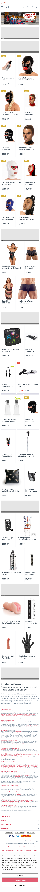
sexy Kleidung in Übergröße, (24, 756)
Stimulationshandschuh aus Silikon (27, 657)
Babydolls (10, 751)
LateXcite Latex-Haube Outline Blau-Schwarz (8, 218)
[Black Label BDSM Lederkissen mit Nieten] (12, 476)
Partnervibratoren (27, 715)
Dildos (2, 721)
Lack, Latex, (36, 754)
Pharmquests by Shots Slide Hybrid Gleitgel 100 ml (8, 79)
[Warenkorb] (37, 7)
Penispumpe (19, 775)
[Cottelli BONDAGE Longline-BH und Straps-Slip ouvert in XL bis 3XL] (8, 288)
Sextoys (15, 721)
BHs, (37, 751)
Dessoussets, (29, 751)
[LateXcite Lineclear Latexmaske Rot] (31, 100)
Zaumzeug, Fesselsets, (18, 765)
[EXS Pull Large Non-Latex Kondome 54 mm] (8, 525)
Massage (32, 800)
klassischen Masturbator (25, 774)
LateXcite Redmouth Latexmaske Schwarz (26, 79)
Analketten (31, 743)
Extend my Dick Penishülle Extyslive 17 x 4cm (8, 657)
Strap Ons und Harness (32, 725)
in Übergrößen (15, 748)
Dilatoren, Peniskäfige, (13, 766)
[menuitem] (5, 7)
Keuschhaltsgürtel (19, 767)
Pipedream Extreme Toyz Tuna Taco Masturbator (11, 622)
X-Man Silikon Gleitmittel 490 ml (11, 573)
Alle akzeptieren (20, 880)
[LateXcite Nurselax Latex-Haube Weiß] (12, 170)
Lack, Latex (28, 753)
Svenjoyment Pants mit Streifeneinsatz (31, 267)
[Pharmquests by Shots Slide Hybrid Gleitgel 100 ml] (8, 65)
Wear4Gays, (18, 754)
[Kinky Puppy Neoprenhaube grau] (31, 476)
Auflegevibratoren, (5, 715)
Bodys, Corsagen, (16, 751)
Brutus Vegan (20, 18)
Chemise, (16, 753)
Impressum (28, 850)
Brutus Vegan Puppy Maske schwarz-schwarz (7, 455)
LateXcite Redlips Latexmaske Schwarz (10, 114)
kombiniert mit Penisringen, (22, 743)
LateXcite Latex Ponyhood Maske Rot (31, 184)
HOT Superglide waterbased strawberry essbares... (27, 539)
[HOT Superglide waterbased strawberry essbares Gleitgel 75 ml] (28, 525)
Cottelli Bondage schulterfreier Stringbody (11, 267)
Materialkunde (8, 847)
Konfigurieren (20, 885)
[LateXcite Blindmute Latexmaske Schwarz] (8, 135)
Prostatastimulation (5, 774)
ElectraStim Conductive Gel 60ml (31, 622)
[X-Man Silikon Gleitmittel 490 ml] (12, 560)
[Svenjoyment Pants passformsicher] (28, 288)
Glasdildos (34, 723)
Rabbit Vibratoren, (15, 714)
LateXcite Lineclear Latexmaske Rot (31, 114)
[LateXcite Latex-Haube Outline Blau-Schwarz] (8, 205)
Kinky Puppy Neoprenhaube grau (31, 490)
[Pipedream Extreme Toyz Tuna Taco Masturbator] (12, 608)
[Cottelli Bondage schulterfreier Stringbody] (12, 253)
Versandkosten (30, 841)
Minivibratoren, (31, 714)
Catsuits (35, 753)
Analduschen (4, 745)
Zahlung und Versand (29, 847)
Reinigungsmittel (11, 801)
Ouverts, (34, 751)
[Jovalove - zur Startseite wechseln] (3, 2)
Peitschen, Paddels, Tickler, (25, 766)
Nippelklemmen (4, 766)
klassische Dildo (23, 721)
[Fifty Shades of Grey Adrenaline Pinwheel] (28, 441)
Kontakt (36, 850)
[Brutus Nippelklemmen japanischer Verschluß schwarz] (8, 372)
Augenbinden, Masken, (33, 765)
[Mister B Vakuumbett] (31, 337)
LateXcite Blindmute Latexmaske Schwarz (6, 149)
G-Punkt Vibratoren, (23, 714)
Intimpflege (28, 801)
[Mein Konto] (32, 7)
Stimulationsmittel (19, 801)
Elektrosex (3, 786)
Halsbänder (25, 765)
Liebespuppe (27, 775)
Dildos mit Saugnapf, (26, 726)
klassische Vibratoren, (6, 714)
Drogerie (6, 800)
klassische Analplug (5, 743)
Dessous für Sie (4, 751)
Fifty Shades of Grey (12, 763)
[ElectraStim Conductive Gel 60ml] (31, 608)
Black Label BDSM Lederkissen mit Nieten (11, 490)
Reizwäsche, (23, 751)
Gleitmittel (27, 800)
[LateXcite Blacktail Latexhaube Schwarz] (28, 205)
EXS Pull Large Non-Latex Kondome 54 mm (7, 539)
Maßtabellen (17, 847)
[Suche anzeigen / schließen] (23, 7)
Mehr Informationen (21, 869)
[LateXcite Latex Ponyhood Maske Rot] (31, 170)
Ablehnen (20, 875)
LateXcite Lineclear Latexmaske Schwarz (26, 149)
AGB (3, 850)
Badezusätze (4, 801)
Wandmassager (17, 715)
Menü (6, 7)
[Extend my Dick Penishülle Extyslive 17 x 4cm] (8, 643)
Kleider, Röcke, (10, 753)
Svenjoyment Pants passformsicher (25, 302)
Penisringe (17, 776)
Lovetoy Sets (19, 794)
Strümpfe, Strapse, (22, 753)
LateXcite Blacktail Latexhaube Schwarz (26, 218)
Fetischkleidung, (29, 754)
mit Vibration (13, 743)
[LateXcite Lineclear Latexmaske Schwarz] (28, 135)
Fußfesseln (9, 765)
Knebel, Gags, (11, 767)
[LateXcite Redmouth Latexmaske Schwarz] (28, 65)
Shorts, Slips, (13, 754)
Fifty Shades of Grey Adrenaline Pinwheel (26, 455)
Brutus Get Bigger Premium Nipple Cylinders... (9, 420)
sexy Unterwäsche (5, 755)
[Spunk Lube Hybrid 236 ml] (31, 560)
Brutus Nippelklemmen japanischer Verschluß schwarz (8, 385)
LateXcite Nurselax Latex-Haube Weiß (12, 183)
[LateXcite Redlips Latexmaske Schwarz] (12, 100)
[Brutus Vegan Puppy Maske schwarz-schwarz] (8, 441)
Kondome (22, 800)
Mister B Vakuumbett (30, 350)
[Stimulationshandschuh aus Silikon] (28, 643)
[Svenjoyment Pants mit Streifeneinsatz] (31, 253)
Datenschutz (19, 850)
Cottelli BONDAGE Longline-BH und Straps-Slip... (7, 302)
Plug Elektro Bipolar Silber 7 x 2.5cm (28, 385)
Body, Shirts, (7, 754)
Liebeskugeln (18, 731)
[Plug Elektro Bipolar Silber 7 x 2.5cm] (28, 372)
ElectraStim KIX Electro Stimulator (11, 350)
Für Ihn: (2, 754)
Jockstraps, (23, 754)
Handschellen (4, 765)
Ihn (9, 748)
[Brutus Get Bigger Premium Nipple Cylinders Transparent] (12, 407)
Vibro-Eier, (11, 715)
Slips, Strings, (4, 753)
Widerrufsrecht (10, 850)
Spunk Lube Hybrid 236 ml (30, 573)
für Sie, (6, 748)
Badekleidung (14, 755)
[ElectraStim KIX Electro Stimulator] (12, 337)
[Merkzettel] (28, 7)
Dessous (3, 748)
